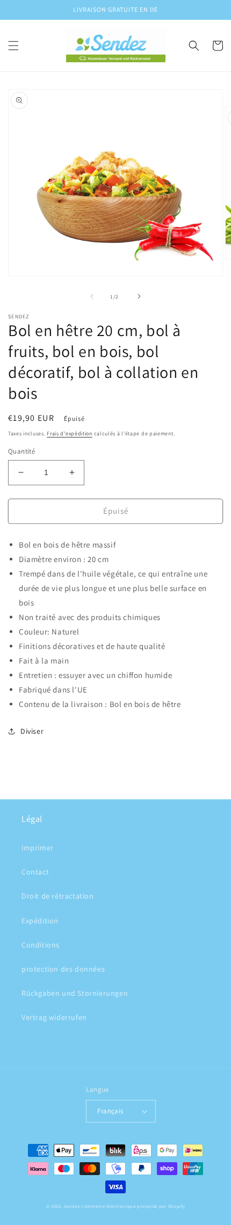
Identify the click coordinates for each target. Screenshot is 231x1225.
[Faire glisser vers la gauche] (92, 296)
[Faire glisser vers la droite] (139, 296)
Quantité (21, 451)
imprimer (37, 847)
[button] (13, 45)
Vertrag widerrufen (54, 1017)
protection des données (63, 969)
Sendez (72, 1206)
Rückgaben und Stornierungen (74, 993)
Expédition (40, 920)
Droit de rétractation (57, 896)
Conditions (40, 945)
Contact (35, 872)
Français (110, 1110)
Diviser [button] (32, 731)
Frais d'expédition (69, 433)
